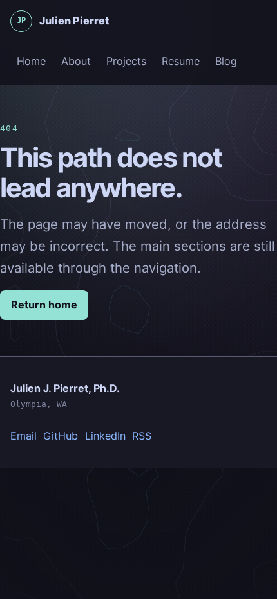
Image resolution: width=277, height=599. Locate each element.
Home (31, 61)
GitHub (60, 435)
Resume (181, 61)
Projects (126, 61)
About (76, 61)
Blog (226, 61)
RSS (141, 435)
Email (23, 435)
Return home (44, 304)
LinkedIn (105, 435)
